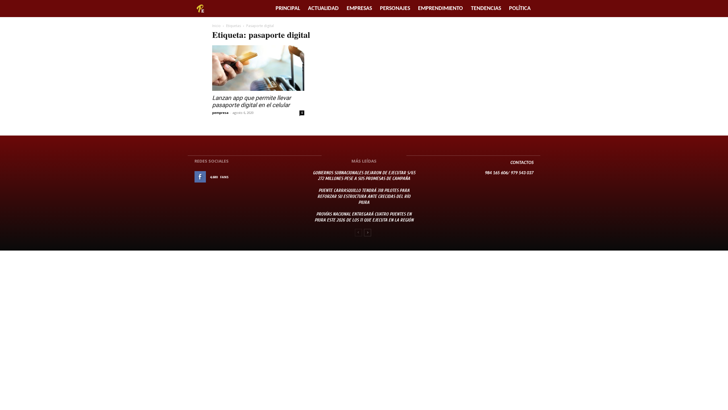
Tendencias (486, 8)
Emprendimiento (440, 8)
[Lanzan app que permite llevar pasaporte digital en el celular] (258, 68)
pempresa (220, 112)
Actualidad (323, 8)
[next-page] (367, 232)
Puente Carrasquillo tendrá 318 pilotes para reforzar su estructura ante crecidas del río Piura (363, 196)
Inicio (216, 25)
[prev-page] (358, 232)
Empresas (359, 8)
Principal (288, 8)
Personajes (395, 8)
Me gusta (289, 177)
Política (520, 8)
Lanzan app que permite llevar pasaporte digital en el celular (251, 101)
